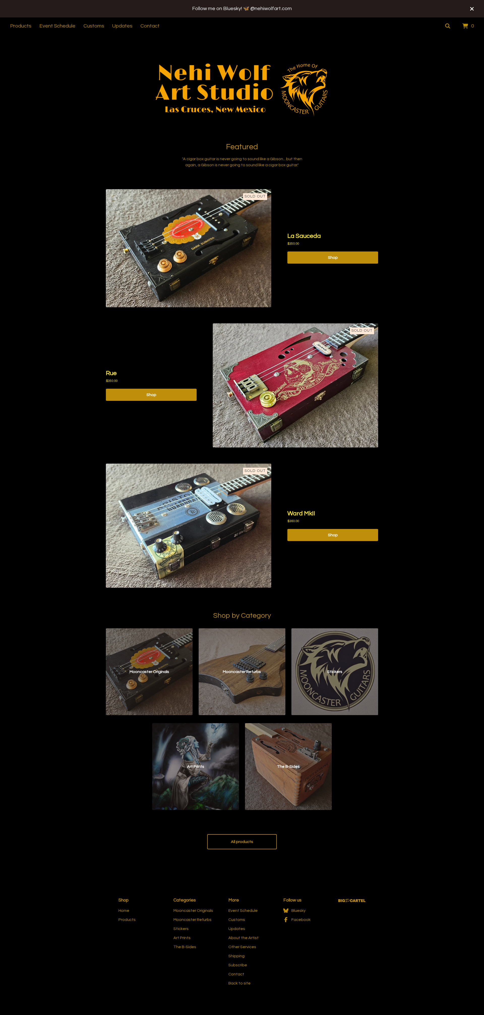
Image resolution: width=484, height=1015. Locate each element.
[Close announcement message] (472, 9)
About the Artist (243, 938)
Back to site (239, 983)
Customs (93, 26)
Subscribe (237, 965)
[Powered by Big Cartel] (352, 900)
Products (20, 26)
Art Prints (182, 938)
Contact (150, 26)
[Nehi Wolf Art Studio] (242, 89)
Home (123, 911)
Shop (333, 258)
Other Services (242, 947)
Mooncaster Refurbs (192, 920)
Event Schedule (57, 26)
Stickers (181, 929)
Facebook (301, 920)
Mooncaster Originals (193, 911)
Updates (122, 26)
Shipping (236, 956)
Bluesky (298, 911)
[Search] (447, 26)
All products (242, 842)
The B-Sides (184, 947)
